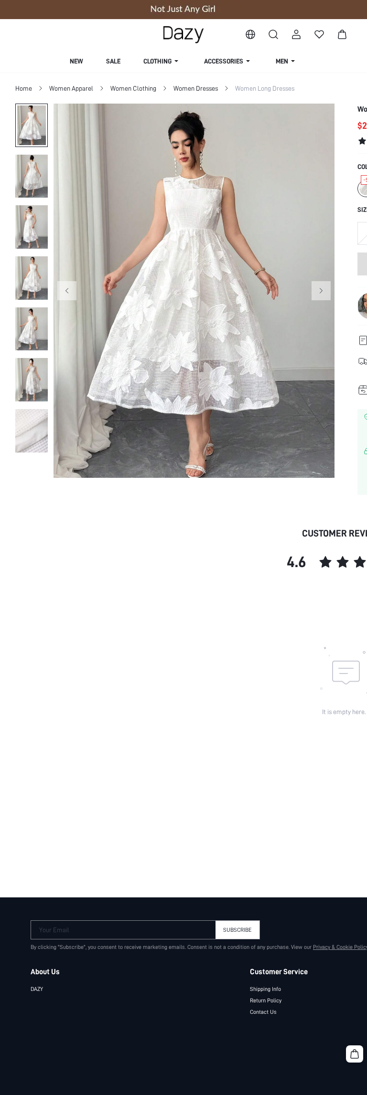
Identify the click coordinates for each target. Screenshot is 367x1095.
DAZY (37, 989)
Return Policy (265, 1000)
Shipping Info (265, 989)
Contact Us (263, 1012)
